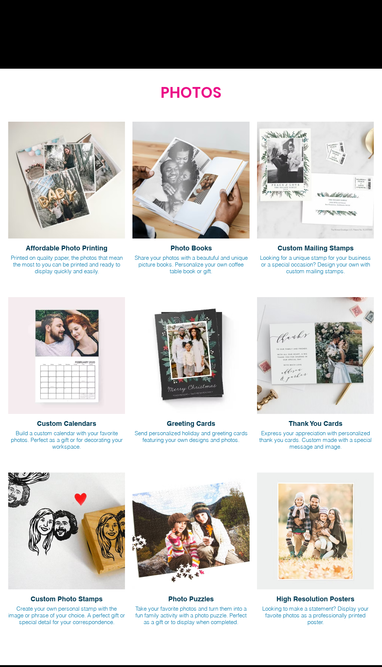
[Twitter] (225, 59)
